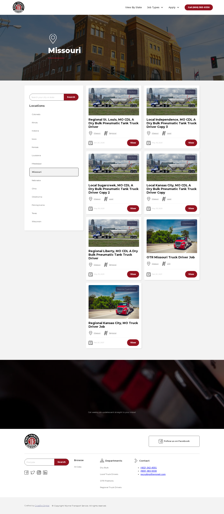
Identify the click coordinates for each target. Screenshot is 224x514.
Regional (112, 133)
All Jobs (77, 467)
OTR (168, 264)
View (133, 142)
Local (169, 133)
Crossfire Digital (42, 505)
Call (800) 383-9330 (199, 7)
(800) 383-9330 (149, 471)
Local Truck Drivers (109, 474)
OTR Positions (188, 223)
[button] (155, 7)
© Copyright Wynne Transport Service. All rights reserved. (79, 505)
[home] (18, 7)
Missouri (97, 133)
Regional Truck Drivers (126, 289)
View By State (133, 7)
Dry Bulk (132, 92)
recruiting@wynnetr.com (153, 474)
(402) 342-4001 (149, 467)
